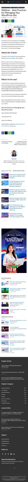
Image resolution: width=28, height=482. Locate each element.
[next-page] (5, 220)
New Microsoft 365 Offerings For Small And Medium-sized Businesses (20, 143)
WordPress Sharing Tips (6, 7)
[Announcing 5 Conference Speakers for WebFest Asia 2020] (5, 290)
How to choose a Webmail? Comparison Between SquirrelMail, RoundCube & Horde (12, 378)
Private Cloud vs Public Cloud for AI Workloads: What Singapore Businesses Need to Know (13, 420)
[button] (2, 2)
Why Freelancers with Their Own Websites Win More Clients (12, 428)
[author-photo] (14, 156)
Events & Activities (14, 7)
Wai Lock (4, 17)
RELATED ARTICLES (6, 170)
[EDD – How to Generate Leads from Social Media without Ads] (5, 283)
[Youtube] (11, 454)
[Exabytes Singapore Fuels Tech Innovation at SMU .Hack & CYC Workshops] (5, 199)
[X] (6, 21)
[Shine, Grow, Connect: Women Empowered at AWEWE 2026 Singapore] (5, 176)
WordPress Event (21, 7)
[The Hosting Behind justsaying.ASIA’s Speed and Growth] (5, 329)
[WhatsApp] (9, 21)
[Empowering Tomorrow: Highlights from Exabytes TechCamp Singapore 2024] (5, 215)
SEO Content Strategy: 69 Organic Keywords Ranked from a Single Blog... (17, 350)
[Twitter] (8, 454)
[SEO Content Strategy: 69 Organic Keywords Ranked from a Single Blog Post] (5, 349)
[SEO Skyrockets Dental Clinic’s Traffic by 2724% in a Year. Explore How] (5, 335)
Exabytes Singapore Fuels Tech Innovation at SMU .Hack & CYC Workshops (17, 199)
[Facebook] (2, 21)
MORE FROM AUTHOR (18, 170)
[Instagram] (5, 454)
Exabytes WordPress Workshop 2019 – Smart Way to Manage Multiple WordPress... (17, 304)
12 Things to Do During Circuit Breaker (6, 142)
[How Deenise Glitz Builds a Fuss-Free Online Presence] (5, 322)
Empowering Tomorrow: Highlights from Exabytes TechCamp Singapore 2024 (16, 215)
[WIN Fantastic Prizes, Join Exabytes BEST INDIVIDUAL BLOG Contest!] (5, 297)
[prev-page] (2, 220)
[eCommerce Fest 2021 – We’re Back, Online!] (5, 311)
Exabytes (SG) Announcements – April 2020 (12, 372)
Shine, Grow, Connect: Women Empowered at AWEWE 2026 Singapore (17, 176)
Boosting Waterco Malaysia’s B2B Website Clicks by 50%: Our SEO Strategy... (17, 342)
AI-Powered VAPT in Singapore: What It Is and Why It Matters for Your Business (12, 413)
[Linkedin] (12, 21)
